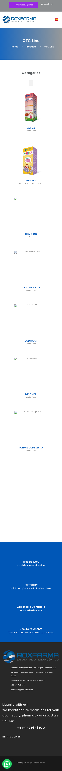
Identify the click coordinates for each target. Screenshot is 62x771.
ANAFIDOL (31, 180)
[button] (45, 19)
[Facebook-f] (35, 741)
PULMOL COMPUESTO (31, 447)
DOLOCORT (31, 340)
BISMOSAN (31, 234)
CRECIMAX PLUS (31, 287)
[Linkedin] (27, 741)
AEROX (31, 127)
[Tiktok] (43, 741)
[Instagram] (19, 741)
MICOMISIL (31, 394)
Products (31, 46)
